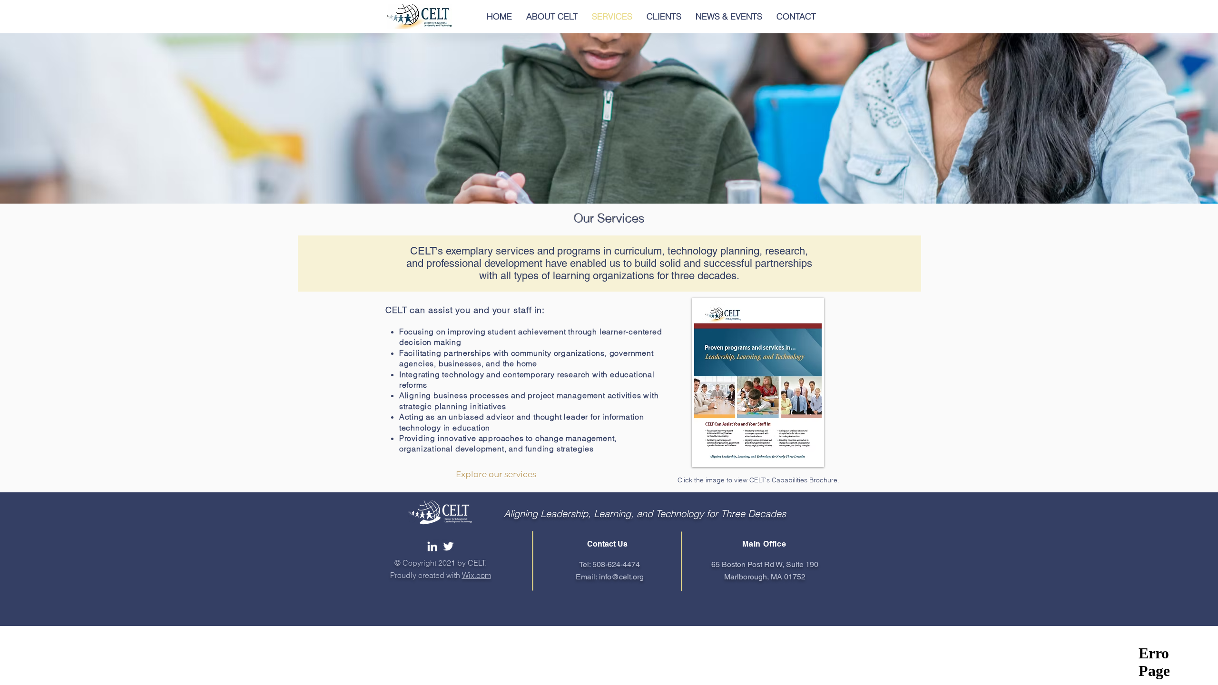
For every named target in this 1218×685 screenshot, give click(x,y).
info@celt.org (621, 576)
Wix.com (476, 575)
